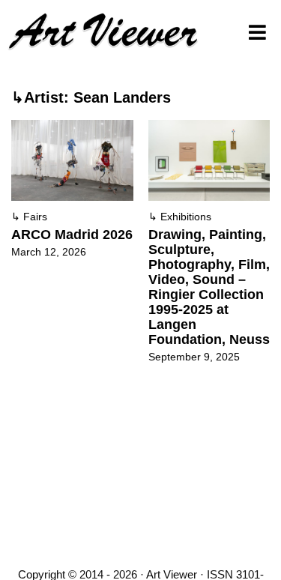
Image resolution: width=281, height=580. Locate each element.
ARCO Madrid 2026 (72, 234)
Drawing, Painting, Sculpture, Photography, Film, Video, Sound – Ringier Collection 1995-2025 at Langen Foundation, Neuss (209, 287)
